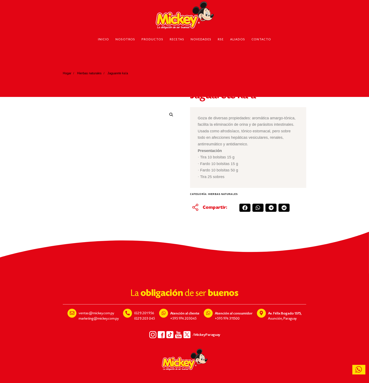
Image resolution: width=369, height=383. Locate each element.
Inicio (103, 39)
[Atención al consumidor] (208, 313)
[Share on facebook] (244, 208)
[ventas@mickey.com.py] (71, 313)
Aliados (237, 39)
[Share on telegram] (271, 208)
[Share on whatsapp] (258, 208)
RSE (221, 39)
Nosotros (125, 39)
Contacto (261, 39)
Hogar (67, 73)
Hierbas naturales (89, 73)
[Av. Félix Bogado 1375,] (261, 313)
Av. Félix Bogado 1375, (285, 313)
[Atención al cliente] (163, 313)
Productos (152, 39)
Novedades (201, 39)
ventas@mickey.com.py (96, 313)
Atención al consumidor (234, 313)
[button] (171, 114)
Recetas (177, 39)
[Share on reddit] (284, 208)
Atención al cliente (184, 313)
